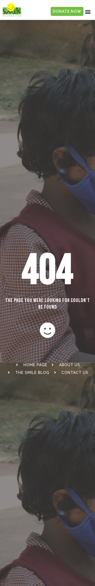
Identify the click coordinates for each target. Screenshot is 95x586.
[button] (87, 11)
